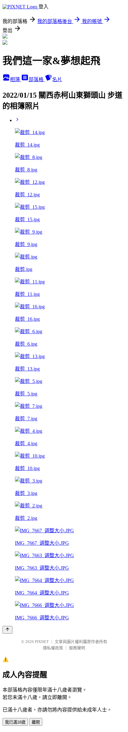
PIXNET (42, 641)
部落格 (37, 79)
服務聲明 (77, 648)
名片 (57, 79)
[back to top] (7, 630)
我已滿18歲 (15, 722)
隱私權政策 (53, 648)
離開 (36, 722)
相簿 (15, 79)
